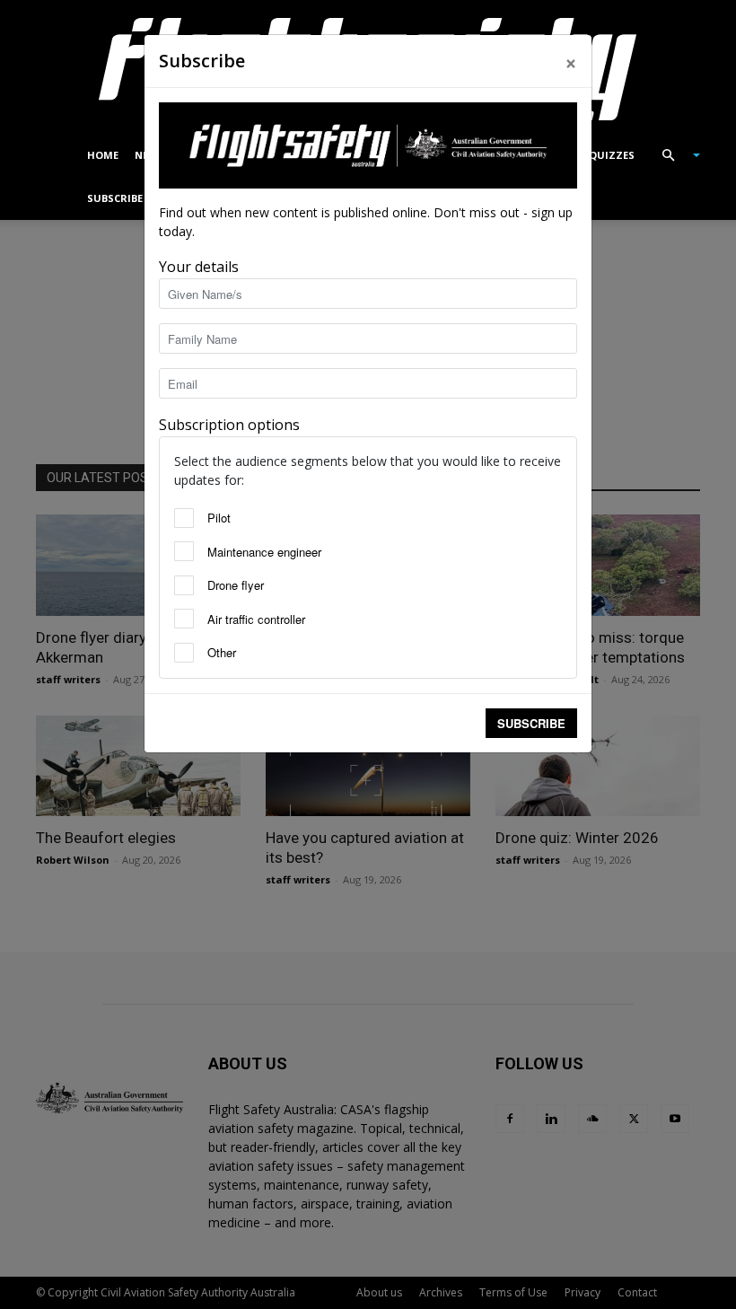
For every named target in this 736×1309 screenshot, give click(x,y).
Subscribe (531, 723)
